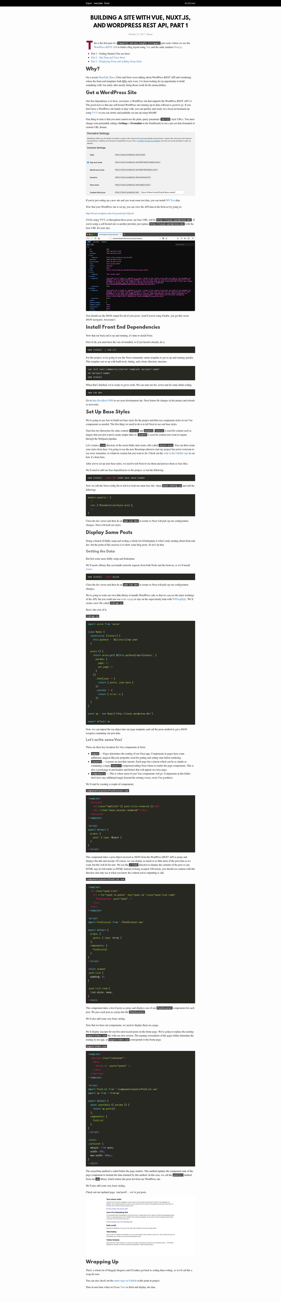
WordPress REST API (105, 47)
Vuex (123, 1287)
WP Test (170, 200)
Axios (89, 569)
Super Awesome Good (97, 3)
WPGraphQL (179, 599)
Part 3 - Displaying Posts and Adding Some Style (116, 61)
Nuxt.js (178, 47)
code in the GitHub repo (176, 453)
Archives (190, 3)
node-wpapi (127, 599)
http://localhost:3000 (102, 400)
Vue (148, 47)
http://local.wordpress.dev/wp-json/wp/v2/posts (110, 213)
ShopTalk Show (106, 77)
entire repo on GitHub (125, 1280)
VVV (95, 112)
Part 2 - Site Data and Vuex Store (108, 57)
